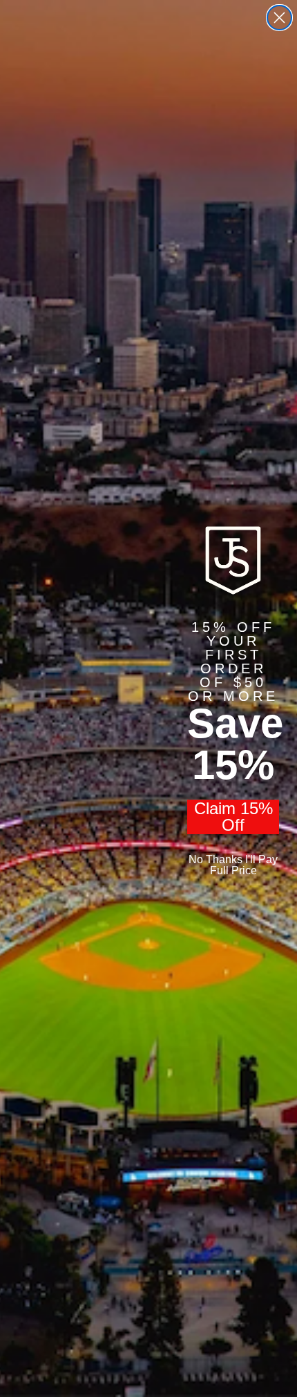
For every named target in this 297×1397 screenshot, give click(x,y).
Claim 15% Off (233, 817)
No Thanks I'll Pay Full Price (233, 865)
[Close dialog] (279, 18)
